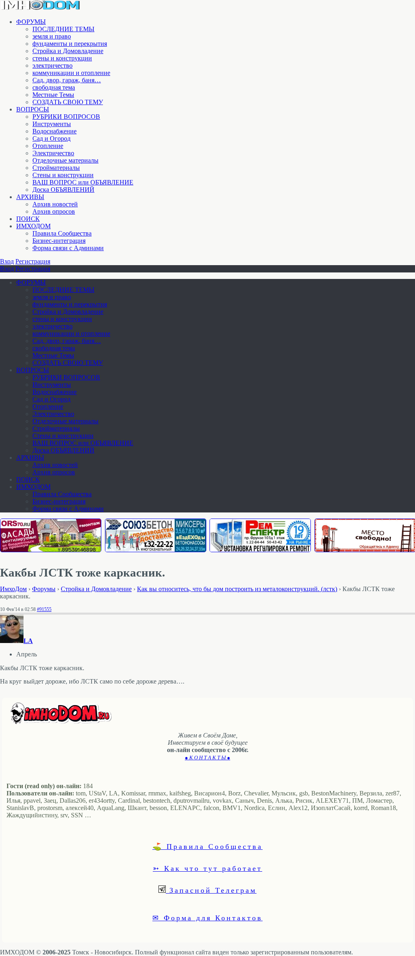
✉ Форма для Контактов (207, 917)
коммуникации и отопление (71, 72)
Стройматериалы (56, 167)
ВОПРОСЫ (32, 109)
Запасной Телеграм (211, 890)
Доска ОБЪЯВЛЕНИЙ (63, 189)
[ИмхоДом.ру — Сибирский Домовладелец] (40, 7)
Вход (7, 261)
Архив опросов (53, 211)
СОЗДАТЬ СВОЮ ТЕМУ (67, 102)
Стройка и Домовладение (67, 50)
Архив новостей (55, 204)
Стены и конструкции (63, 174)
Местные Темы (53, 94)
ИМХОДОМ (33, 226)
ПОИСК (28, 218)
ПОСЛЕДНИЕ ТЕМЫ (63, 29)
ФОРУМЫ (31, 21)
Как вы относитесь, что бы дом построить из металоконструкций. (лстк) (237, 588)
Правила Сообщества (62, 233)
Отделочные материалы (65, 160)
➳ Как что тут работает (207, 868)
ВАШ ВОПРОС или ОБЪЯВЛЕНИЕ (82, 182)
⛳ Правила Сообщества (207, 846)
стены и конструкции (62, 58)
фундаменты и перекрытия (69, 43)
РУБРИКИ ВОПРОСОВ (66, 116)
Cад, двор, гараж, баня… (66, 80)
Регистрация (32, 261)
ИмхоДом (13, 588)
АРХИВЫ (30, 196)
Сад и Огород (51, 138)
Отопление (47, 145)
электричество (52, 65)
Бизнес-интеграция (59, 240)
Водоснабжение (54, 131)
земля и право (51, 36)
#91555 (44, 609)
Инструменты (51, 123)
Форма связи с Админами (68, 247)
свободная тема (53, 87)
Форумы (44, 588)
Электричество (53, 153)
